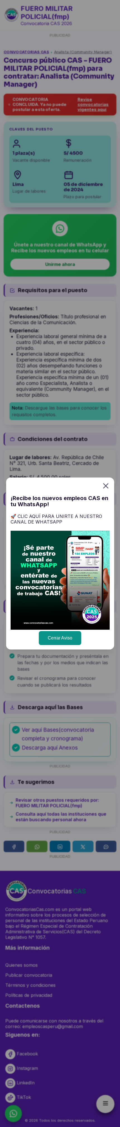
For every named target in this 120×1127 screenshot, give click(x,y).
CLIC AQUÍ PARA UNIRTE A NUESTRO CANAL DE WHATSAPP (56, 519)
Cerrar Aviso (60, 638)
